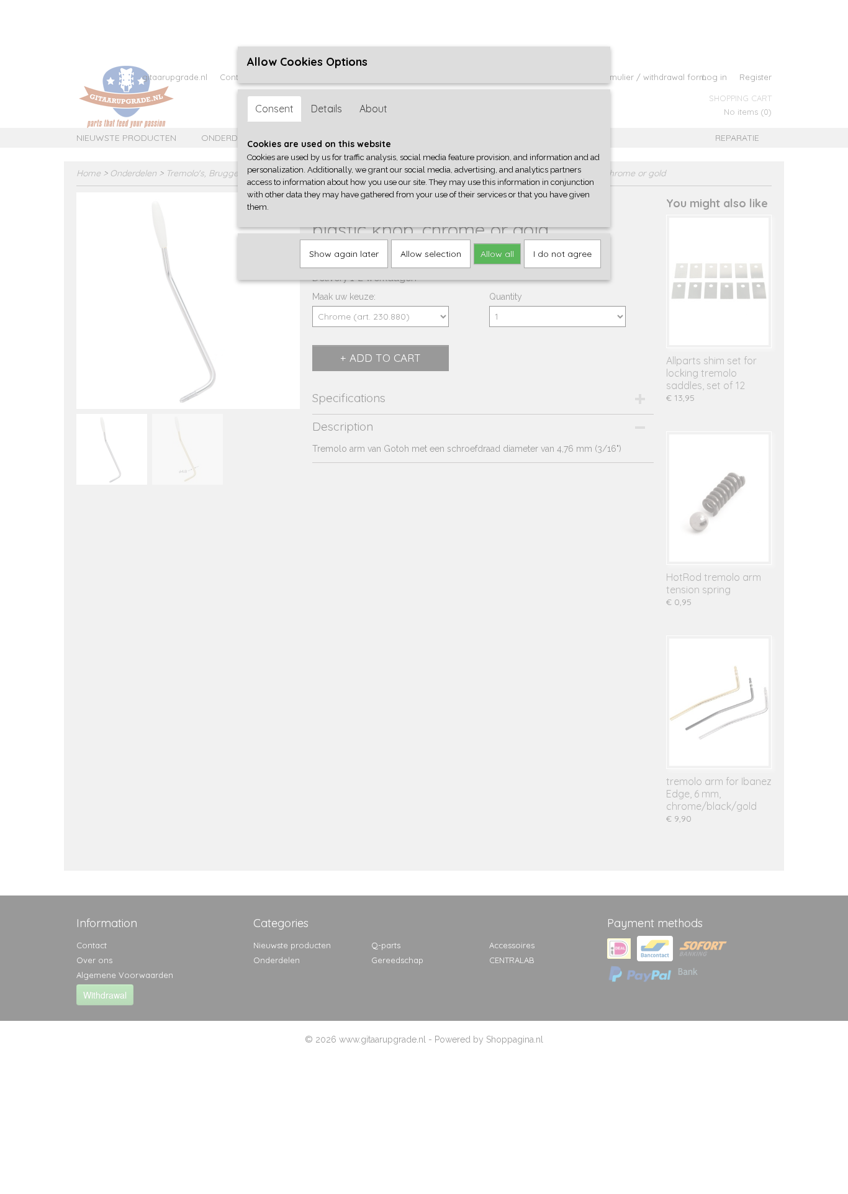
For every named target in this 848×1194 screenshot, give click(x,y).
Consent (274, 108)
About (373, 108)
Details (326, 108)
